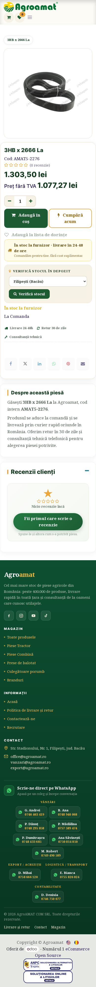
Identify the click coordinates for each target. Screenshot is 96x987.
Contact (40, 927)
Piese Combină (20, 654)
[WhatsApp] (54, 364)
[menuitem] (68, 942)
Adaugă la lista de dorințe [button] (39, 234)
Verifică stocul (32, 293)
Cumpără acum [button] (72, 218)
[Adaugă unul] (31, 201)
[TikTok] (46, 616)
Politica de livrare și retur (30, 710)
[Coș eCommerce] (9, 17)
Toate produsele (21, 637)
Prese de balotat (21, 662)
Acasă (12, 701)
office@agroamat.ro (28, 756)
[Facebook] (11, 364)
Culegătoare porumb (26, 671)
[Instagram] (21, 616)
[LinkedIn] (40, 364)
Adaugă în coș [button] (28, 218)
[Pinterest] (68, 364)
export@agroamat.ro (29, 767)
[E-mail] (83, 364)
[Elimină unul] (9, 201)
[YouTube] (33, 616)
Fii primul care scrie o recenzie (48, 522)
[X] (25, 364)
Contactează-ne (21, 718)
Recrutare (16, 727)
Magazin (58, 927)
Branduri (15, 679)
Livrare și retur (17, 927)
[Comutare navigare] (29, 17)
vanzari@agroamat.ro (31, 762)
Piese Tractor (19, 645)
